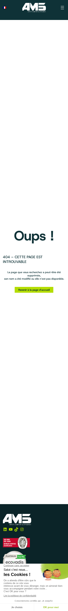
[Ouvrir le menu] (62, 7)
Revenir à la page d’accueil (34, 289)
